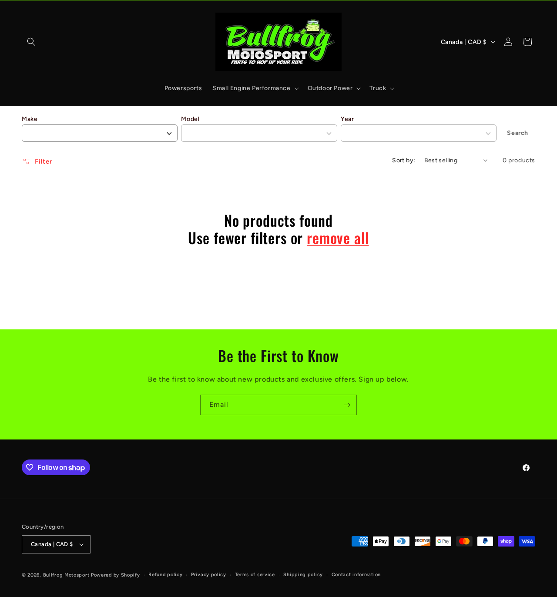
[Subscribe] (346, 405)
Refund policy (165, 574)
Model (190, 119)
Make (29, 119)
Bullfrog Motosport (66, 575)
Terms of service (255, 574)
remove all (338, 238)
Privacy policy (208, 574)
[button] (31, 41)
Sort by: (403, 160)
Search (517, 133)
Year (347, 119)
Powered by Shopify (115, 575)
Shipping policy (303, 574)
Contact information (356, 574)
